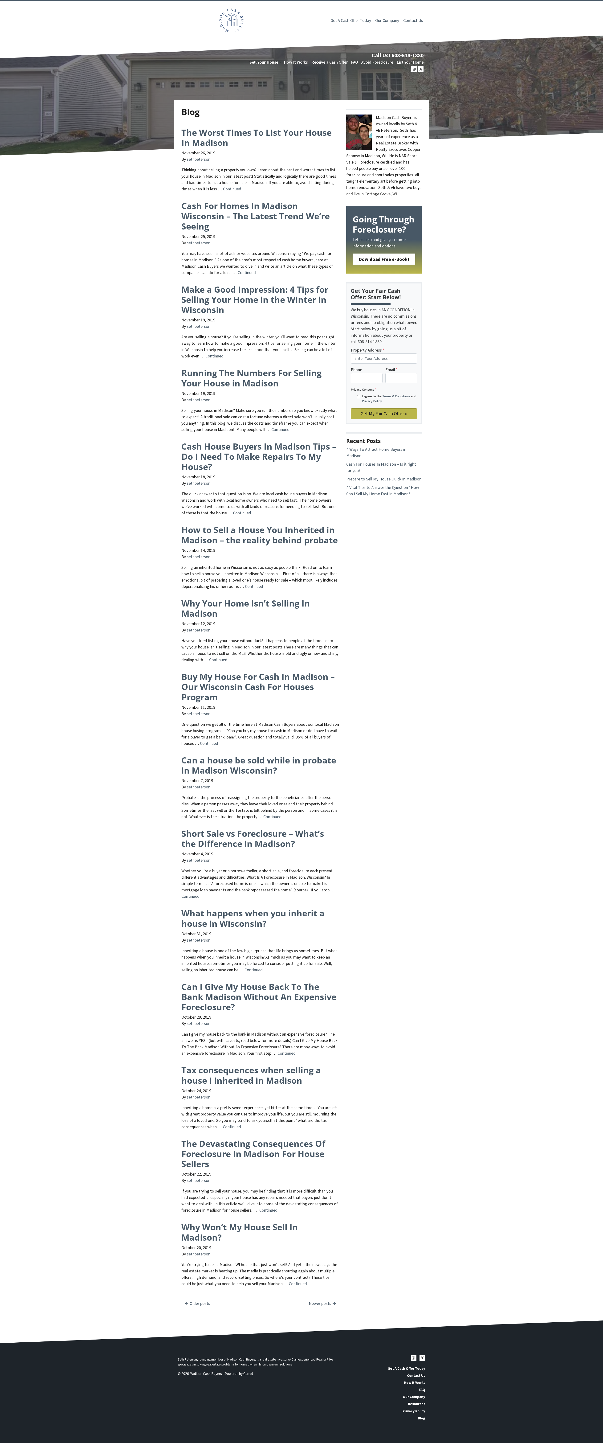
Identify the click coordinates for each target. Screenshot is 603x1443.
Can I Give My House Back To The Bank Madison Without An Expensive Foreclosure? (258, 997)
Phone (356, 370)
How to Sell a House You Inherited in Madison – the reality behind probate (259, 535)
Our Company (387, 21)
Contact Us (413, 21)
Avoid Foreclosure (377, 62)
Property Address (367, 350)
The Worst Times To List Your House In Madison (256, 137)
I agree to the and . (389, 399)
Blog (421, 1418)
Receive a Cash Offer (329, 62)
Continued (232, 189)
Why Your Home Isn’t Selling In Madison (245, 608)
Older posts (200, 1304)
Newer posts (320, 1304)
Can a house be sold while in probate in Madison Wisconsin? (258, 765)
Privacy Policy (372, 401)
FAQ (354, 62)
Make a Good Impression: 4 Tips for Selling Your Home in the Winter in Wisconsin (254, 300)
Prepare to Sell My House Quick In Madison (383, 479)
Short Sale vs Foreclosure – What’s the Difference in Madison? (252, 838)
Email (391, 370)
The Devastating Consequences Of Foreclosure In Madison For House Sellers (253, 1154)
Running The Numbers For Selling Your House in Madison (251, 378)
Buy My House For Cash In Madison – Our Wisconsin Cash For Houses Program (258, 687)
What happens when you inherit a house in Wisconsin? (253, 918)
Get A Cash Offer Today (350, 21)
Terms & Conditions (396, 396)
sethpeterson (198, 159)
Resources (416, 1403)
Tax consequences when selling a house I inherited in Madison (251, 1075)
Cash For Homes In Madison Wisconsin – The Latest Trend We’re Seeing (255, 216)
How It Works (296, 62)
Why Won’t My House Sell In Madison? (239, 1232)
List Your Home (410, 62)
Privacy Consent (363, 389)
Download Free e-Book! (384, 259)
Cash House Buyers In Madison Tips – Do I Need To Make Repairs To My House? (258, 456)
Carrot (248, 1373)
